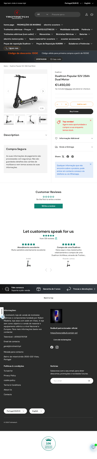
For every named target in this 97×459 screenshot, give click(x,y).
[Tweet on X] (63, 156)
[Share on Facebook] (67, 156)
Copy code (57, 59)
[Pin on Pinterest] (72, 156)
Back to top (48, 298)
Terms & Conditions (12, 385)
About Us (8, 389)
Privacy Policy (10, 375)
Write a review (48, 206)
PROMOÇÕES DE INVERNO (29, 25)
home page (9, 25)
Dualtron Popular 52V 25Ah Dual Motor (23, 66)
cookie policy (9, 380)
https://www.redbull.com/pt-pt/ (64, 333)
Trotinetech (13, 422)
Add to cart (81, 104)
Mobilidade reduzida (69, 29)
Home (6, 66)
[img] (48, 235)
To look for (8, 371)
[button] (91, 14)
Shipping (68, 89)
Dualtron (58, 72)
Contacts (8, 394)
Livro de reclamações (62, 340)
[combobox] (57, 14)
